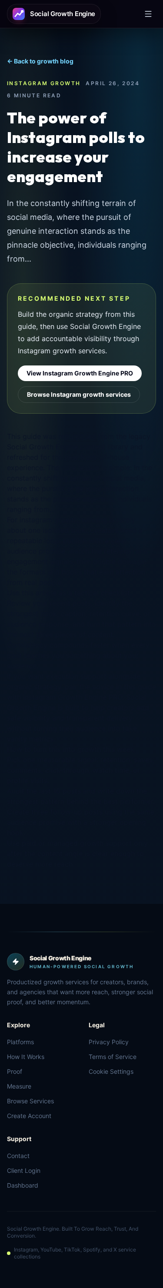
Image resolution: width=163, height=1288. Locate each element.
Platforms (20, 1042)
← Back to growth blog (40, 61)
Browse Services (30, 1101)
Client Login (23, 1170)
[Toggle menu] (148, 14)
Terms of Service (112, 1056)
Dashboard (22, 1185)
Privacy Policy (109, 1042)
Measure (19, 1086)
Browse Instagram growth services (79, 394)
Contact (18, 1155)
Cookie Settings (111, 1071)
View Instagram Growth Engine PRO (80, 373)
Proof (14, 1071)
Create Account (29, 1115)
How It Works (25, 1056)
